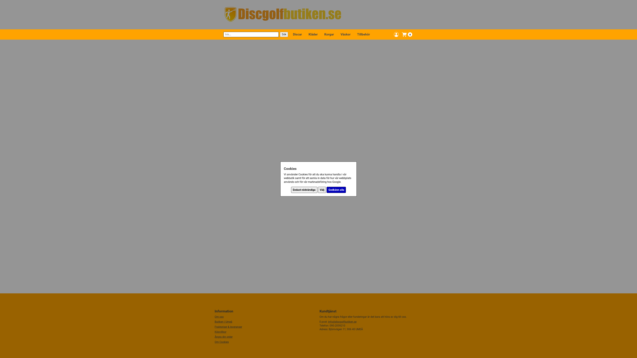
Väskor (346, 34)
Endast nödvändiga (304, 189)
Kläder (313, 34)
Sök (284, 34)
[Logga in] (396, 34)
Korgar (329, 34)
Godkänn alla (336, 189)
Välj (322, 189)
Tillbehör (363, 34)
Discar (297, 34)
